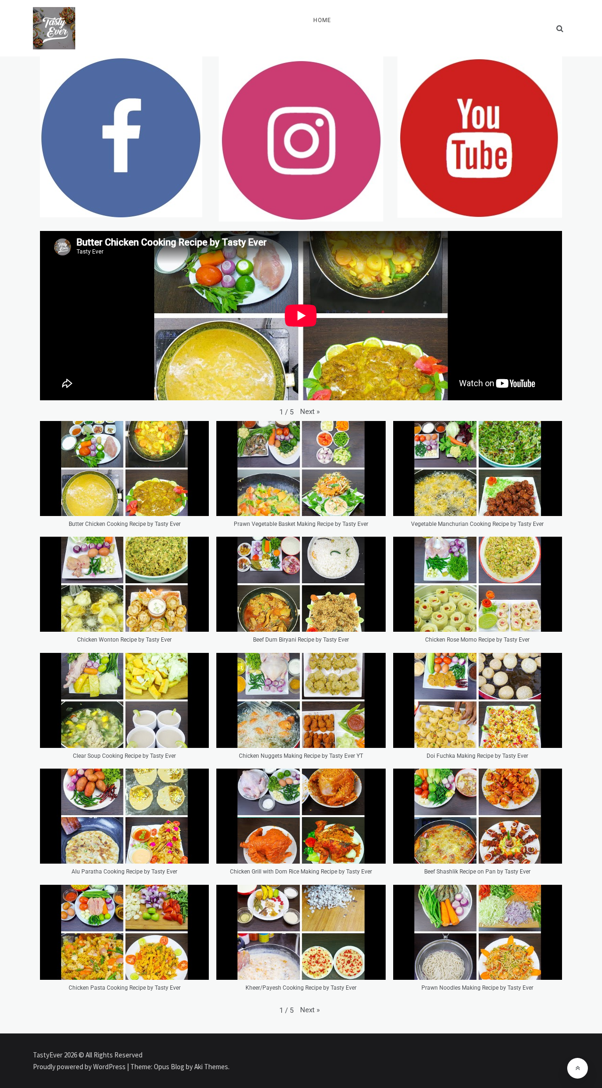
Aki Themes (211, 1066)
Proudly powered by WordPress (80, 1066)
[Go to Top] (577, 1068)
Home (322, 20)
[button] (310, 411)
